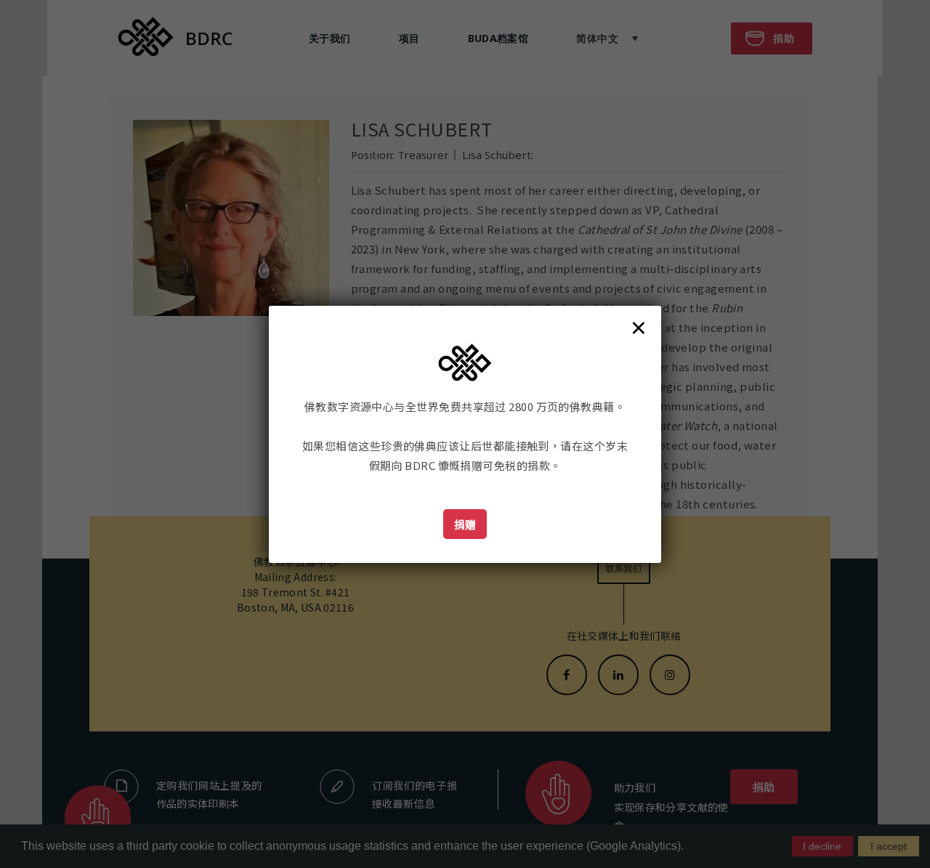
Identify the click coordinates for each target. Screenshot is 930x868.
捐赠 (465, 524)
